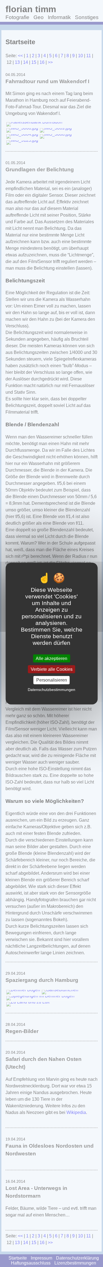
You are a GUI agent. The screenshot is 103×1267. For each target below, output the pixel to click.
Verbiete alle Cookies (52, 669)
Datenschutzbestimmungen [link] (51, 689)
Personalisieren (51, 680)
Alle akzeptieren (51, 658)
